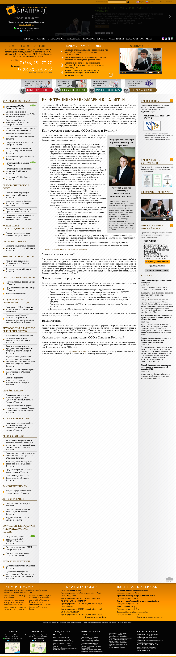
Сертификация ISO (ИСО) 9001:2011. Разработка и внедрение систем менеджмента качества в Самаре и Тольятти (20, 318)
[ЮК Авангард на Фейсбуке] (169, 38)
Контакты (146, 39)
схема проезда (26, 24)
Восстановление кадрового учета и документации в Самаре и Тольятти (20, 371)
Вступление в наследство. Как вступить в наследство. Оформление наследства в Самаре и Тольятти (19, 426)
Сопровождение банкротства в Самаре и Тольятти (19, 143)
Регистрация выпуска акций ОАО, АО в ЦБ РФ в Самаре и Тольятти (19, 150)
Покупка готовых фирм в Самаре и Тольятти (20, 283)
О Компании (116, 39)
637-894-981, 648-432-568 (28, 28)
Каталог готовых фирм (16, 294)
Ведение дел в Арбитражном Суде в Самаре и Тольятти (18, 210)
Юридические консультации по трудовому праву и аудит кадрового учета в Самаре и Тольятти (19, 339)
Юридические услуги (115, 645)
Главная (29, 39)
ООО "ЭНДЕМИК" (69, 596)
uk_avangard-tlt (39, 640)
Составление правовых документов (64, 639)
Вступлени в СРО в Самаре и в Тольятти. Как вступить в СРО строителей (19, 309)
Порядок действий (79, 249)
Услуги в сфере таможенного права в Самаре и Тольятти (18, 492)
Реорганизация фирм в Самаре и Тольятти (20, 137)
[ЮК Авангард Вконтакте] (166, 38)
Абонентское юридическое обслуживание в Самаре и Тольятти (17, 263)
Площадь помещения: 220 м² (128, 614)
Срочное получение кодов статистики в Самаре (17, 554)
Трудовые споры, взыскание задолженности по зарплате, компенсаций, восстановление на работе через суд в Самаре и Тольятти (20, 361)
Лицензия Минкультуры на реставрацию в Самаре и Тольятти (18, 511)
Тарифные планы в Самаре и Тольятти (18, 270)
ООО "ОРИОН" (67, 606)
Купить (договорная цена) (158, 262)
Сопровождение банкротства (118, 642)
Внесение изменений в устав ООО (91, 643)
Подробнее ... (101, 26)
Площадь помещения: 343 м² (128, 609)
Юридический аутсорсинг (61, 637)
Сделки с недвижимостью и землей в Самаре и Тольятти (18, 234)
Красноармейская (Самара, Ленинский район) (136, 596)
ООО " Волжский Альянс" (72, 590)
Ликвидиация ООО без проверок (119, 635)
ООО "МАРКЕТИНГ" (70, 612)
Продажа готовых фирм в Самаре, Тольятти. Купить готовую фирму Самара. (14, 602)
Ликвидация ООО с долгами (118, 633)
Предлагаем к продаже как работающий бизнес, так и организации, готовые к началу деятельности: (156, 235)
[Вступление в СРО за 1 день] (36, 93)
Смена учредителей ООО (117, 641)
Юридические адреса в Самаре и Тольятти (20, 157)
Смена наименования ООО (89, 645)
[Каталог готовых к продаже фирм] (105, 93)
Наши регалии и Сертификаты (151, 161)
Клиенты (102, 39)
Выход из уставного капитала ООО (120, 639)
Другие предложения (157, 266)
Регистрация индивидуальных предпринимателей (90, 641)
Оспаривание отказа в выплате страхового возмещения (150, 641)
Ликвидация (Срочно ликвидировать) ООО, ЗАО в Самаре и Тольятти (19, 122)
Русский (151, 2)
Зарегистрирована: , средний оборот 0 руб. (81, 593)
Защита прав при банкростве (118, 644)
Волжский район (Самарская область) (132, 590)
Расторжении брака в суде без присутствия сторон (146, 649)
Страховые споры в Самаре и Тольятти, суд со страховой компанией (19, 203)
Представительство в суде (117, 647)
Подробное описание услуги (57, 249)
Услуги (40, 39)
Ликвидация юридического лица (91, 649)
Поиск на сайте (102, 2)
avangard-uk (28, 30)
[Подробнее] (111, 75)
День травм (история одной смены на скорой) (156, 281)
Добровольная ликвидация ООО (91, 646)
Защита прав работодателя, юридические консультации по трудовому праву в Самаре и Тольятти (19, 349)
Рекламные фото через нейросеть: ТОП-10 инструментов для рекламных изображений (156, 340)
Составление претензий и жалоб (63, 642)
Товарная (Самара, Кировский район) (133, 612)
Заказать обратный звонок (40, 73)
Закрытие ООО (85, 648)
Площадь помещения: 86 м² (127, 598)
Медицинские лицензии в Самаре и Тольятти (17, 518)
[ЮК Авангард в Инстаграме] (163, 38)
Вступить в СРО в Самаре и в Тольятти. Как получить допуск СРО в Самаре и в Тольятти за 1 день (40, 599)
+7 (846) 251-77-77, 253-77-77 (12, 636)
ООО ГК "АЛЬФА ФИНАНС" (73, 601)
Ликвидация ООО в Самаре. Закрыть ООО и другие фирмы (40, 607)
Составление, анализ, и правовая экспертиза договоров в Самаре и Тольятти (20, 248)
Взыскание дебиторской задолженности (65, 648)
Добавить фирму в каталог (157, 270)
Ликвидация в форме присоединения (120, 638)
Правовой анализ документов (62, 640)
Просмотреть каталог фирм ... (96, 617)
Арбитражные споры (59, 649)
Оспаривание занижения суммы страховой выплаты (147, 638)
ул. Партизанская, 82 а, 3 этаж (12, 635)
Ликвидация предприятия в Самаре (92, 651)
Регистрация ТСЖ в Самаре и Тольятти (19, 178)
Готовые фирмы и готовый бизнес (152, 227)
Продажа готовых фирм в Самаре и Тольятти (20, 289)
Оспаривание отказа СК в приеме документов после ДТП (147, 635)
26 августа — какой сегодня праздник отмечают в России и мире (157, 294)
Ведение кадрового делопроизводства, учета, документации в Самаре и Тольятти (17, 381)
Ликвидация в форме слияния (118, 636)
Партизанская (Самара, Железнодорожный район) (138, 601)
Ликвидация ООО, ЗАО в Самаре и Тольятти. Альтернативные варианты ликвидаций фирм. (20, 130)
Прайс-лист (88, 39)
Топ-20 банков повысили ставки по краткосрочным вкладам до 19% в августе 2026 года (156, 317)
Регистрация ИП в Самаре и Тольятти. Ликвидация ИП (15, 608)
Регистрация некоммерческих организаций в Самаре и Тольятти (19, 171)
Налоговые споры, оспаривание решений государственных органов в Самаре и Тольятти (20, 217)
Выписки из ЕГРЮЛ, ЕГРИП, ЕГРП (63, 643)
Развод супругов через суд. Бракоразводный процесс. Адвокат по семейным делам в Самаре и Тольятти (19, 398)
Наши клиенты (150, 101)
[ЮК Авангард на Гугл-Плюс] (172, 38)
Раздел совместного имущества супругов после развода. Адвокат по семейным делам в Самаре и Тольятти (20, 409)
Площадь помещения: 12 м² (127, 604)
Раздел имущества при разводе (146, 647)
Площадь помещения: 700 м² (128, 593)
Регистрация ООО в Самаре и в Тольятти (15, 597)
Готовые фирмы (56, 39)
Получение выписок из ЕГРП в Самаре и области (19, 548)
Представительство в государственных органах (65, 645)
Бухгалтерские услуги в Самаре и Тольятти (20, 567)
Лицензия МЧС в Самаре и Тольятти (18, 504)
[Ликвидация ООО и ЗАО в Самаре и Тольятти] (71, 93)
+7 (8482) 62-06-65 (34, 69)
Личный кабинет (166, 2)
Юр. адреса (73, 39)
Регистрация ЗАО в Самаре (89, 639)
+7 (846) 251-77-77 (35, 63)
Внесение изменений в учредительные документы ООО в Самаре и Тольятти (20, 114)
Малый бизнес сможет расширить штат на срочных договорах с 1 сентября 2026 (156, 367)
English (142, 2)
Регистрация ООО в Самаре (89, 637)
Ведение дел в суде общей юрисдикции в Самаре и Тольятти (17, 195)
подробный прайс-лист (77, 351)
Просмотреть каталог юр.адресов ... (151, 617)
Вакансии (132, 39)
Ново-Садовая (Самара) (127, 606)
